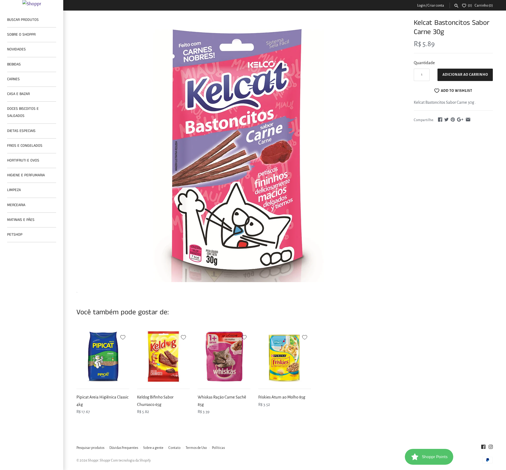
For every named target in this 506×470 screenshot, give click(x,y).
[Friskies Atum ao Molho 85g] (284, 356)
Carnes (13, 79)
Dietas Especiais (21, 131)
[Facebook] (483, 448)
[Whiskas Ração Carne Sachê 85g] (224, 356)
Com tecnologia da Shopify (131, 460)
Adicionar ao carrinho (465, 75)
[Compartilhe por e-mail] (468, 119)
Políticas (218, 448)
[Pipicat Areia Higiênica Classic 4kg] (102, 356)
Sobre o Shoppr (21, 34)
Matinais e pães (21, 219)
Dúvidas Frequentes (123, 448)
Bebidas (14, 64)
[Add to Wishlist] (122, 336)
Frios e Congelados (24, 145)
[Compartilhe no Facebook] (440, 119)
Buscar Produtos (23, 19)
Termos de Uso (196, 448)
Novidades (16, 49)
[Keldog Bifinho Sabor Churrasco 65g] (163, 356)
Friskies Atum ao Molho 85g (281, 397)
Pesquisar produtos (90, 448)
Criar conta (435, 5)
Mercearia (16, 205)
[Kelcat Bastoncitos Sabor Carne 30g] (238, 150)
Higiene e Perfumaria (26, 175)
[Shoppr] (31, 3)
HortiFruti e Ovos (23, 160)
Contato (174, 448)
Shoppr (93, 460)
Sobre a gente (153, 448)
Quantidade (424, 62)
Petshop (14, 234)
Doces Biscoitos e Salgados (23, 112)
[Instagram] (491, 448)
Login (421, 5)
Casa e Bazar (18, 94)
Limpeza (14, 190)
